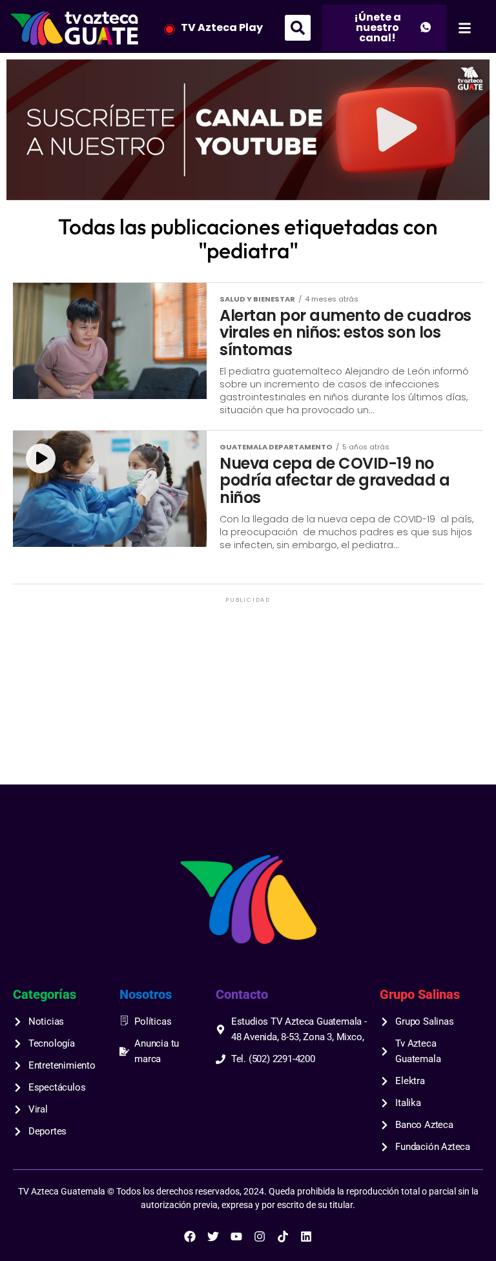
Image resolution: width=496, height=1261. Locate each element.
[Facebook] (190, 1236)
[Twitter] (213, 1236)
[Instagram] (259, 1236)
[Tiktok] (282, 1236)
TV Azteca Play (222, 27)
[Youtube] (236, 1236)
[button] (298, 28)
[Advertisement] (248, 696)
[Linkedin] (306, 1236)
